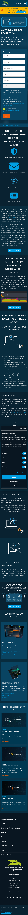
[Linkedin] (14, 898)
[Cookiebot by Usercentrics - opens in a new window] (20, 428)
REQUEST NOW (14, 250)
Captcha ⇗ (8, 112)
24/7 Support (4, 910)
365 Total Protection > (9, 653)
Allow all (14, 477)
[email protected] (14, 885)
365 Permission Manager (10, 765)
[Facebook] (8, 898)
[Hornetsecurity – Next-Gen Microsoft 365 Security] (5, 3)
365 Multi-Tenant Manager (10, 731)
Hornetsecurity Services (12, 125)
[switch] (24, 458)
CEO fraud (12, 217)
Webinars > (5, 695)
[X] (11, 898)
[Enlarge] (25, 292)
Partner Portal (7, 912)
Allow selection (14, 481)
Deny (14, 485)
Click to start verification (12, 110)
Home (2, 125)
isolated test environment (18, 412)
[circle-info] (2, 10)
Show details (20, 472)
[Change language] (18, 3)
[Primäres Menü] (25, 3)
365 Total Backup (8, 798)
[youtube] (17, 898)
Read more (5, 741)
